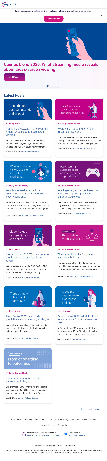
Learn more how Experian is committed (43, 435)
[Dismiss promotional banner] (101, 15)
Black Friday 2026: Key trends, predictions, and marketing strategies (27, 318)
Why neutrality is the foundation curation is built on (75, 256)
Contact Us (62, 425)
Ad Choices (75, 420)
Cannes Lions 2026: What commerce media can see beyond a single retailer (27, 257)
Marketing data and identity (68, 124)
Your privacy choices (77, 435)
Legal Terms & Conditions (21, 420)
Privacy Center (40, 420)
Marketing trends (13, 124)
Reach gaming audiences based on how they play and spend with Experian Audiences (77, 193)
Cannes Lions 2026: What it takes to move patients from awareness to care (78, 319)
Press (84, 420)
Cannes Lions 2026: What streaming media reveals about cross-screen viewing (27, 131)
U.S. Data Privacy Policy (58, 420)
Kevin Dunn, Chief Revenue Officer (83, 148)
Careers (92, 420)
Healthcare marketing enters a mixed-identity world (75, 130)
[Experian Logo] (10, 4)
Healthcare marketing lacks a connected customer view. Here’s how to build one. (25, 193)
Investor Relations (47, 425)
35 (90, 409)
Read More (13, 77)
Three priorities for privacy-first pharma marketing (24, 379)
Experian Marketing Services (30, 152)
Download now (53, 18)
